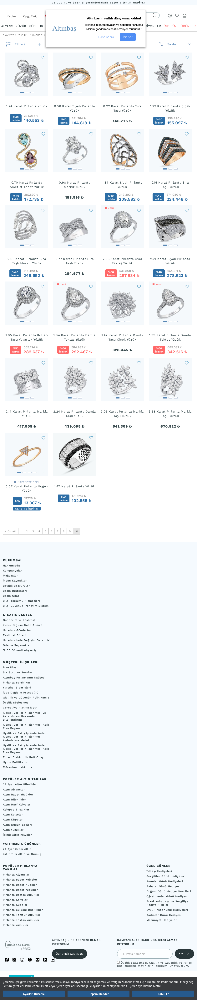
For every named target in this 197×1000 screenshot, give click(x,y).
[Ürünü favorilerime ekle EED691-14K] (187, 57)
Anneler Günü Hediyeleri (164, 881)
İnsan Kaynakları (15, 580)
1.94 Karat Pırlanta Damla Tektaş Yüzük (74, 337)
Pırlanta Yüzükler (15, 924)
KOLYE (45, 26)
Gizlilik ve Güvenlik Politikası (171, 962)
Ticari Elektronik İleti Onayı (24, 757)
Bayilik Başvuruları (17, 585)
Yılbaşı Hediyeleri (159, 871)
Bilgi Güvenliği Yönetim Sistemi (26, 605)
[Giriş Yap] (170, 15)
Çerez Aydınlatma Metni (145, 986)
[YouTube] (37, 960)
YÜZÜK (21, 26)
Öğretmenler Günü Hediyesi (167, 896)
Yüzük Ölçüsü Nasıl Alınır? (22, 625)
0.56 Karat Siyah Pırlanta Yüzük (74, 108)
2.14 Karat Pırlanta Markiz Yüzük (27, 414)
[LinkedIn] (45, 960)
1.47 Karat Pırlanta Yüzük (74, 486)
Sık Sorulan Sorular (17, 672)
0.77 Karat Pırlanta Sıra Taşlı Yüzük (74, 261)
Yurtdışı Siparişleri (17, 687)
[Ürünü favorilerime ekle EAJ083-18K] (43, 57)
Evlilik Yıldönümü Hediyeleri (167, 909)
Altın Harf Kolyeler (17, 804)
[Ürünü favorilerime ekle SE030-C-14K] (139, 210)
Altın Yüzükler (13, 829)
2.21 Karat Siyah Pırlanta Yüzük (170, 261)
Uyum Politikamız (16, 762)
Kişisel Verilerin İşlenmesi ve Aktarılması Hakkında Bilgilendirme (24, 716)
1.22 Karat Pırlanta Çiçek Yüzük (170, 108)
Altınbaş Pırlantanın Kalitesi (24, 677)
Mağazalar (10, 575)
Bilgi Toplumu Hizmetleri (21, 600)
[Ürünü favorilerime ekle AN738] (91, 438)
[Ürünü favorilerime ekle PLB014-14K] (139, 363)
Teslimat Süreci (14, 635)
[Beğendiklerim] (177, 15)
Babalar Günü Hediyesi (163, 886)
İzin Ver (128, 37)
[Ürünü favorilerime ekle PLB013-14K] (187, 363)
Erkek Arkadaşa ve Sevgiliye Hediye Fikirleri (167, 903)
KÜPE (33, 26)
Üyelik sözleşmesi (134, 962)
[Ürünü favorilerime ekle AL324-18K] (187, 210)
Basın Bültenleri (15, 590)
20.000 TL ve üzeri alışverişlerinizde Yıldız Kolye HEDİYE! (98, 2)
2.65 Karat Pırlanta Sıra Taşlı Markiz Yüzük (27, 261)
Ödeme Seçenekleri (17, 645)
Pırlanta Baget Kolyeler (20, 879)
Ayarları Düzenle (34, 994)
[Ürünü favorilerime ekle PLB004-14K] (91, 210)
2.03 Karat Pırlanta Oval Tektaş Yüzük (122, 261)
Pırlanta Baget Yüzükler (20, 889)
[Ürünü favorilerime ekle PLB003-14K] (43, 363)
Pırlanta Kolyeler (15, 899)
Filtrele (20, 44)
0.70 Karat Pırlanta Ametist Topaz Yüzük (27, 185)
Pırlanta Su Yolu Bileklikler (23, 909)
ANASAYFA (8, 35)
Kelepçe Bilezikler (16, 809)
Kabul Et (163, 994)
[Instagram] (22, 960)
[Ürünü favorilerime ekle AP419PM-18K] (187, 134)
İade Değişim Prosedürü (21, 692)
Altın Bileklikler (14, 799)
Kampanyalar (12, 570)
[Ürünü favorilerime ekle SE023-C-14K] (91, 286)
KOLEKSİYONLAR (147, 26)
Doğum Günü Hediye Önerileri (168, 891)
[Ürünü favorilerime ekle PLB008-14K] (139, 286)
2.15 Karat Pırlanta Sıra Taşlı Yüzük (170, 185)
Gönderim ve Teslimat (19, 620)
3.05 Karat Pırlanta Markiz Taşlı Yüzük (122, 414)
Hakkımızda (11, 565)
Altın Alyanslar (14, 789)
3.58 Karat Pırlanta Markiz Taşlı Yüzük (170, 414)
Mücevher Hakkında (17, 767)
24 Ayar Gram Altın (17, 848)
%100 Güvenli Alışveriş (20, 650)
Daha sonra (106, 37)
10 (76, 531)
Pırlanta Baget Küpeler (20, 884)
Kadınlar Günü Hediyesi (164, 914)
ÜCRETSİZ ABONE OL (69, 953)
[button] (21, 91)
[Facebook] (7, 960)
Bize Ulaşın (11, 667)
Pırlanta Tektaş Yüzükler (21, 919)
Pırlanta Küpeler (15, 904)
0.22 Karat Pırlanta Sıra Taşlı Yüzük (122, 108)
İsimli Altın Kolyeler (17, 834)
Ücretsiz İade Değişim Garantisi (26, 640)
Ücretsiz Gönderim (17, 630)
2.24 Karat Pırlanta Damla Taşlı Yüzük (74, 414)
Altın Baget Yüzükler (18, 794)
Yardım (11, 16)
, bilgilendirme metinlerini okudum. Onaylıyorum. (155, 964)
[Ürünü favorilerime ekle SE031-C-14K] (187, 286)
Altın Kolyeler (13, 814)
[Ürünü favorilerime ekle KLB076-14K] (91, 134)
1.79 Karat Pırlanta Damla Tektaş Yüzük (170, 337)
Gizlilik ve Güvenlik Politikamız (26, 697)
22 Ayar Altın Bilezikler (20, 784)
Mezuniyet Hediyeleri (162, 919)
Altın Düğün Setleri (17, 824)
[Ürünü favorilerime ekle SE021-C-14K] (43, 286)
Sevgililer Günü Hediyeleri (165, 876)
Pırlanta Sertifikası (17, 682)
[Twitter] (14, 960)
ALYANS (7, 26)
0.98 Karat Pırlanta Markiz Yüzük (74, 185)
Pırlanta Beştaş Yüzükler (21, 894)
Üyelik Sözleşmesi (16, 702)
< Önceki (10, 531)
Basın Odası (11, 595)
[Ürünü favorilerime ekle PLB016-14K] (91, 363)
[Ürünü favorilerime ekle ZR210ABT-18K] (43, 134)
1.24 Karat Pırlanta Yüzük (26, 106)
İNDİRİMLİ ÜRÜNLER (180, 26)
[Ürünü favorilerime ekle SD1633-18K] (139, 134)
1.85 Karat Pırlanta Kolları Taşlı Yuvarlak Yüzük (27, 337)
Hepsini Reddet (98, 994)
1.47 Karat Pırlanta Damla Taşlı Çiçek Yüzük (122, 337)
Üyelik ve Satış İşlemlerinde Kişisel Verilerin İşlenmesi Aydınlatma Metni (24, 737)
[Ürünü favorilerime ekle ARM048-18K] (43, 210)
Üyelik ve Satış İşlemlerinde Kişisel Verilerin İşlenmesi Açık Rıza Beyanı (26, 749)
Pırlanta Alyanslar (16, 874)
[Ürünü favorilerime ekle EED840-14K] (43, 438)
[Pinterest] (30, 960)
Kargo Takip (30, 16)
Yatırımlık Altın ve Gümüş (22, 853)
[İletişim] (18, 946)
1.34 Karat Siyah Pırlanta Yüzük (122, 185)
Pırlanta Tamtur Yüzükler (21, 914)
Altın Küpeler (13, 819)
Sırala (171, 44)
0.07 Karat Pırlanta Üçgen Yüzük (27, 489)
